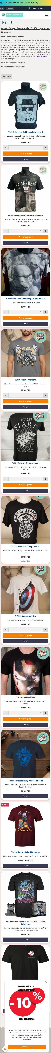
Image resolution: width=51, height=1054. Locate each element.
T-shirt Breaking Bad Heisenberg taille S (25, 132)
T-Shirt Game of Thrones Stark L (25, 463)
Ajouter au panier (25, 153)
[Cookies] (5, 1049)
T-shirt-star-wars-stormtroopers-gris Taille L (25, 298)
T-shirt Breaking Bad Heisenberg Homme (25, 215)
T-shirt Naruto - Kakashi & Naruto (25, 852)
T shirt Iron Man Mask (25, 697)
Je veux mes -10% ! (27, 1047)
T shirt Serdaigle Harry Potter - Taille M (25, 780)
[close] (46, 982)
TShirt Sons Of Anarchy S (25, 380)
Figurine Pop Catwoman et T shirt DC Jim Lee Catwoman (25, 922)
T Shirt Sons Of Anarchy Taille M (25, 546)
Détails (25, 159)
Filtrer (9, 77)
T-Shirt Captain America (25, 616)
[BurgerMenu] (46, 15)
